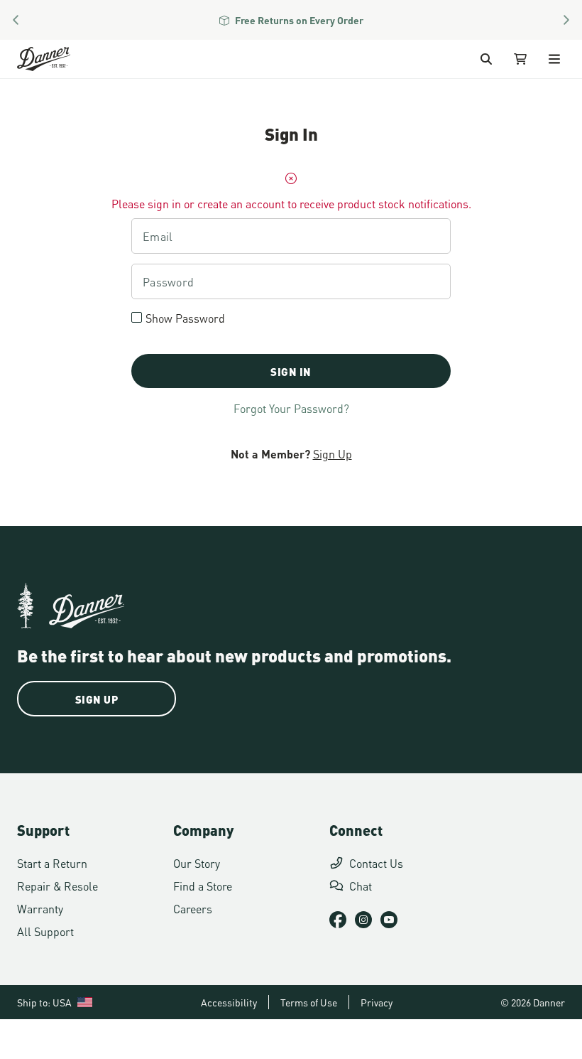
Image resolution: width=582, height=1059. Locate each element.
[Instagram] (363, 919)
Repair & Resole (57, 885)
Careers (192, 908)
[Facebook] (337, 919)
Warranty (40, 908)
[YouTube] (388, 919)
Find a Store (202, 885)
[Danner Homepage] (61, 59)
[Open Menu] (554, 59)
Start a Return (52, 862)
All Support (45, 931)
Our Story (196, 862)
